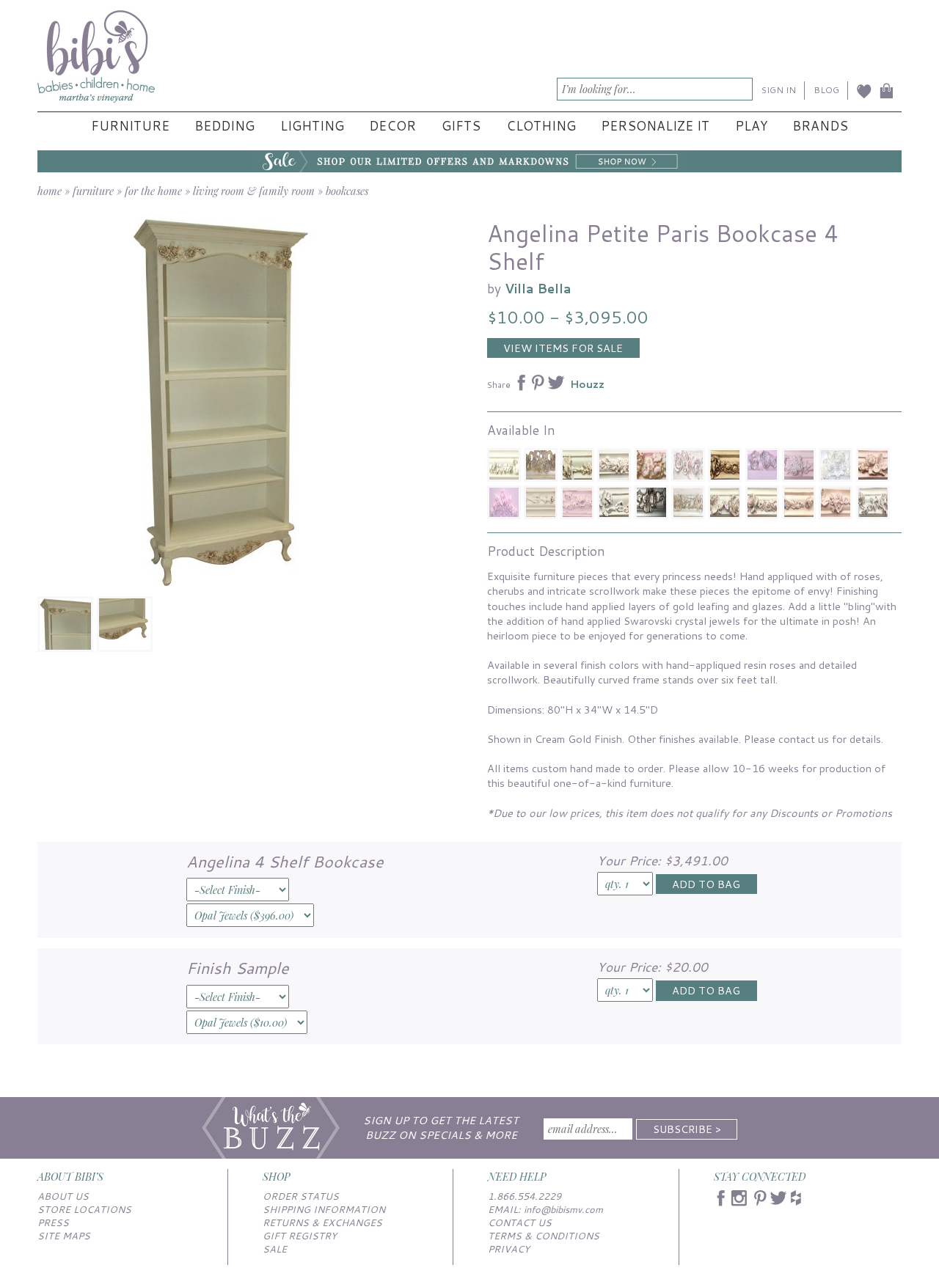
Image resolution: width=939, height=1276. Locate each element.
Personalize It (655, 126)
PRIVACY (509, 1248)
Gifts (461, 126)
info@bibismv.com (563, 1209)
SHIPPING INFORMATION (324, 1209)
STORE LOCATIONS (84, 1209)
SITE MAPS (63, 1235)
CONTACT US (520, 1222)
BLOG (826, 90)
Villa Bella (538, 288)
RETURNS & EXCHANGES (322, 1222)
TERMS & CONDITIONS (543, 1235)
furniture (93, 190)
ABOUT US (63, 1196)
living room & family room (254, 190)
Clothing (541, 126)
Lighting (312, 126)
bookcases (347, 190)
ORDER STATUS (301, 1196)
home (49, 190)
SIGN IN (778, 90)
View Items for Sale (563, 348)
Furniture (130, 126)
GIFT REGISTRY (300, 1235)
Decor (392, 126)
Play (751, 126)
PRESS (53, 1222)
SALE (275, 1248)
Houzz (587, 384)
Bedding (224, 126)
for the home (153, 190)
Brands (820, 126)
